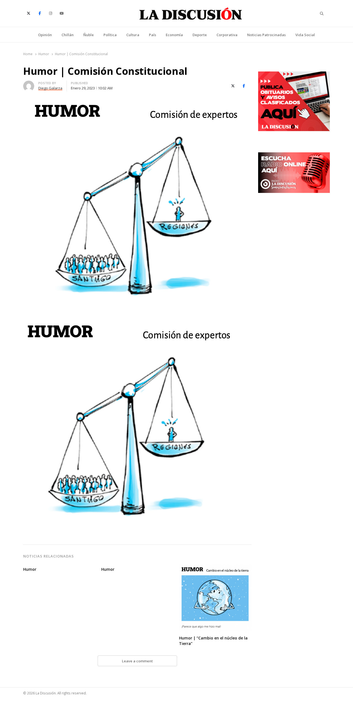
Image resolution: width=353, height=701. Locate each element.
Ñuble (88, 34)
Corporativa (226, 34)
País (152, 34)
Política (110, 34)
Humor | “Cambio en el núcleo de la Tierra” (213, 640)
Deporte (199, 34)
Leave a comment (137, 660)
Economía (174, 34)
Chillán (67, 34)
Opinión (45, 34)
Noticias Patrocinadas (266, 34)
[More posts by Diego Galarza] (28, 83)
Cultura (132, 34)
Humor (29, 569)
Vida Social (305, 34)
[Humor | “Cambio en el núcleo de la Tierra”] (215, 567)
